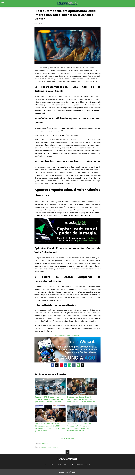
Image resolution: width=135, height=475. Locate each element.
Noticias (45, 443)
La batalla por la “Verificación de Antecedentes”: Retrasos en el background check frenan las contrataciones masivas (79, 427)
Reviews (87, 464)
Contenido (54, 447)
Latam (59, 464)
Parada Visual (67, 3)
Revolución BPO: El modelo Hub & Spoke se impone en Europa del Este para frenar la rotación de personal (49, 399)
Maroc (65, 464)
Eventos (72, 464)
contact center (46, 447)
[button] (52, 365)
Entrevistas (79, 464)
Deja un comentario (67, 438)
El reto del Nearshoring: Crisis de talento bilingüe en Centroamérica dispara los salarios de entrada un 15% (81, 399)
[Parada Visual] (67, 458)
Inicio (46, 464)
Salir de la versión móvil (67, 472)
